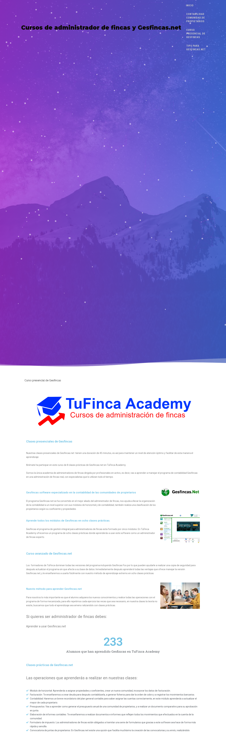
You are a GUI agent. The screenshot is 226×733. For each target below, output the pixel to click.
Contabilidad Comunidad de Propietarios (195, 18)
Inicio (190, 5)
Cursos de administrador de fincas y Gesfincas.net (101, 27)
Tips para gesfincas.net (196, 47)
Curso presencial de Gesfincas (195, 33)
